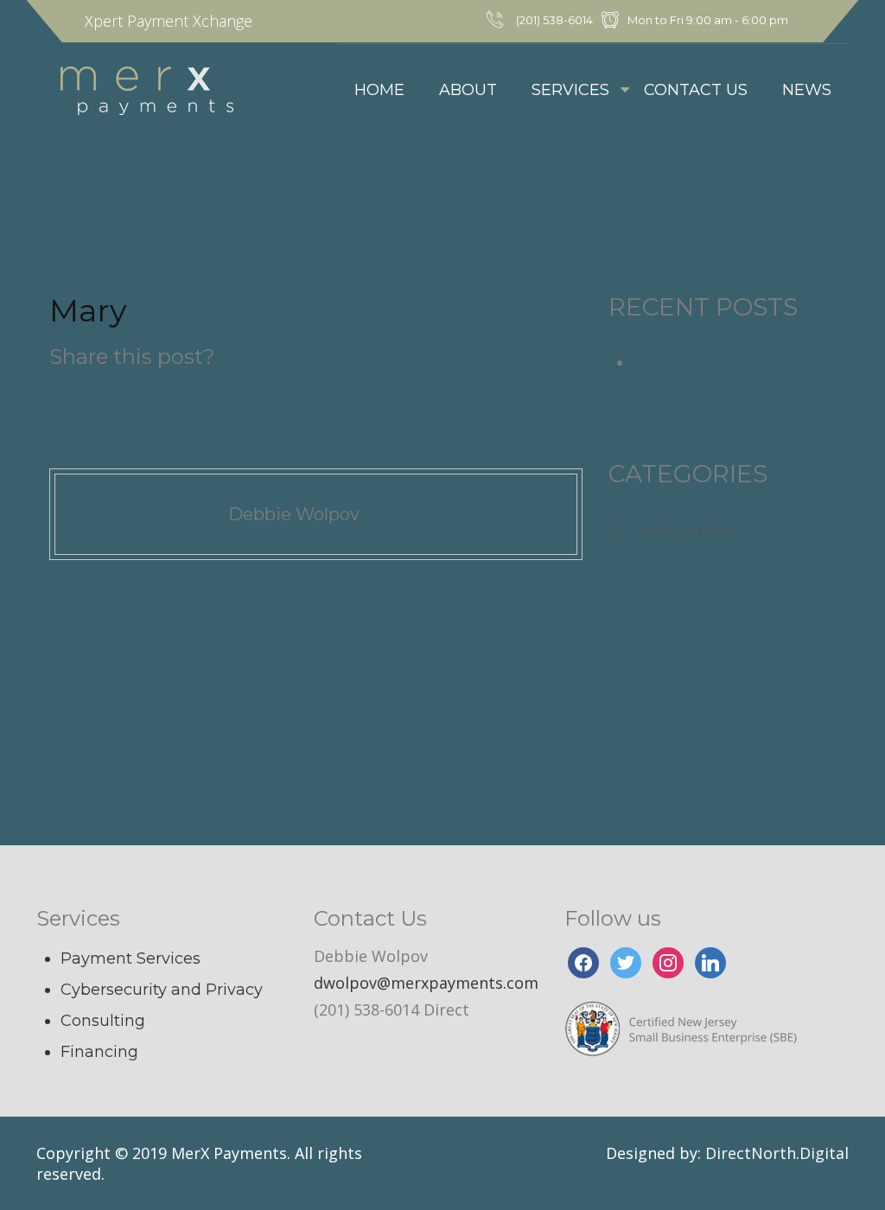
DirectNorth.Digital (777, 1153)
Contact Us (696, 89)
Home (379, 89)
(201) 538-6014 (554, 20)
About (468, 89)
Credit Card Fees (682, 529)
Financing (99, 1051)
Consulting (102, 1020)
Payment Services (130, 958)
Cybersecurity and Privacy (161, 989)
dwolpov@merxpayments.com (426, 982)
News (806, 89)
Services (570, 89)
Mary (88, 310)
